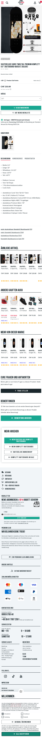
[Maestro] (21, 585)
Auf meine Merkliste (22, 113)
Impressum (5, 683)
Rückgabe (8, 476)
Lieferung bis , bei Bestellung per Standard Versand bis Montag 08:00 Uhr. (20, 122)
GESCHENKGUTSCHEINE (30, 659)
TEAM (24, 657)
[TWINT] (21, 591)
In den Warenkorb (22, 108)
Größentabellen (11, 482)
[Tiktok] (13, 677)
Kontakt (4, 659)
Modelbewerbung (27, 650)
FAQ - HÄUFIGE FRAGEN (12, 486)
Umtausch (8, 479)
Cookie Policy (17, 730)
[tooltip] (39, 80)
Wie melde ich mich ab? (23, 523)
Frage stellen (22, 391)
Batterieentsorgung (6, 657)
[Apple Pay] (8, 599)
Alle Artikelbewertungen (8, 653)
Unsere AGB (4, 688)
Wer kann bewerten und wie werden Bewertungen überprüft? (21, 406)
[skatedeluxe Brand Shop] (21, 59)
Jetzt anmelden (21, 518)
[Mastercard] (8, 585)
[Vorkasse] (34, 599)
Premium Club (6, 528)
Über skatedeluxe (27, 646)
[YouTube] (21, 677)
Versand (8, 472)
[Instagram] (5, 677)
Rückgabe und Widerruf (8, 650)
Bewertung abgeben (22, 418)
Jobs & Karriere (26, 648)
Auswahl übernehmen (22, 722)
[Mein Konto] (35, 2)
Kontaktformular (29, 620)
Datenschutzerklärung (8, 690)
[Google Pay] (21, 599)
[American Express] (8, 592)
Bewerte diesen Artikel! (7, 74)
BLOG (24, 654)
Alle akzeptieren (22, 734)
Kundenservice (10, 489)
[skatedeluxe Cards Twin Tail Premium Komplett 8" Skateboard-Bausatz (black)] (7, 149)
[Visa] (34, 585)
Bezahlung (4, 646)
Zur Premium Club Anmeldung (23, 557)
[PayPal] (34, 592)
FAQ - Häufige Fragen (7, 655)
